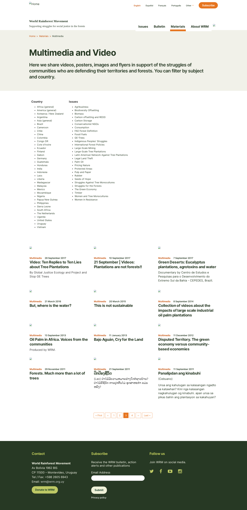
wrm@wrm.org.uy (52, 481)
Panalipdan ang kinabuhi (179, 373)
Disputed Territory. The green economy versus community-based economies (183, 344)
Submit (99, 490)
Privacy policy (98, 497)
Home (32, 36)
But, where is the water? (50, 305)
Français (162, 5)
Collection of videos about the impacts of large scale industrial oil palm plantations (185, 310)
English (137, 5)
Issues (143, 26)
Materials (178, 26)
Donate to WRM (44, 489)
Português (176, 5)
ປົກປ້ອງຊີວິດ (103, 373)
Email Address (100, 472)
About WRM (200, 26)
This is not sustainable (113, 305)
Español (149, 5)
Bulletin (159, 26)
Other (189, 5)
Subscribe (208, 5)
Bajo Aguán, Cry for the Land (118, 339)
